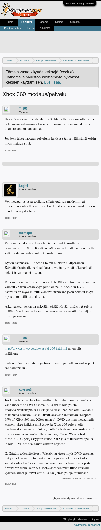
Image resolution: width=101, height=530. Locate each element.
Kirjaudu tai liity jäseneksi (80, 3)
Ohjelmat (75, 22)
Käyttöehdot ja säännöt (87, 524)
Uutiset (59, 22)
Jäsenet (43, 22)
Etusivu (10, 22)
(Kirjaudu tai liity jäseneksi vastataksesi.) (76, 498)
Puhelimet (44, 27)
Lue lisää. (52, 82)
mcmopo (25, 233)
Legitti (23, 186)
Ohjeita (95, 519)
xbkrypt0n (26, 389)
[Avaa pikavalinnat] (95, 60)
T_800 (23, 108)
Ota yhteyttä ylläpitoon (75, 519)
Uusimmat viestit (35, 28)
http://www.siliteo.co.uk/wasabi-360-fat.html (36, 348)
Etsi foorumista (12, 28)
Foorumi (26, 22)
